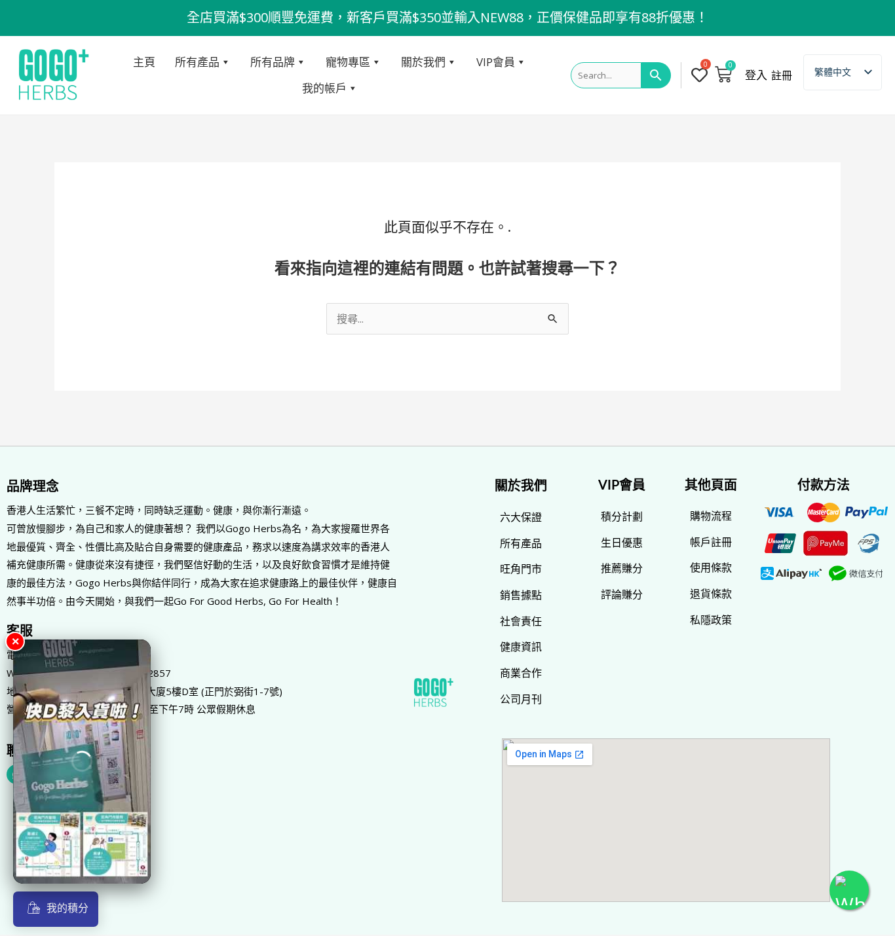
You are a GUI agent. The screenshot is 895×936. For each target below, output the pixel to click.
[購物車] (723, 74)
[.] (701, 75)
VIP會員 (495, 61)
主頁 (144, 61)
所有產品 (197, 61)
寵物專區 (348, 61)
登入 (756, 75)
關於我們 (423, 61)
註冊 (781, 75)
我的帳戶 (324, 88)
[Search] (656, 75)
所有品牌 (272, 61)
